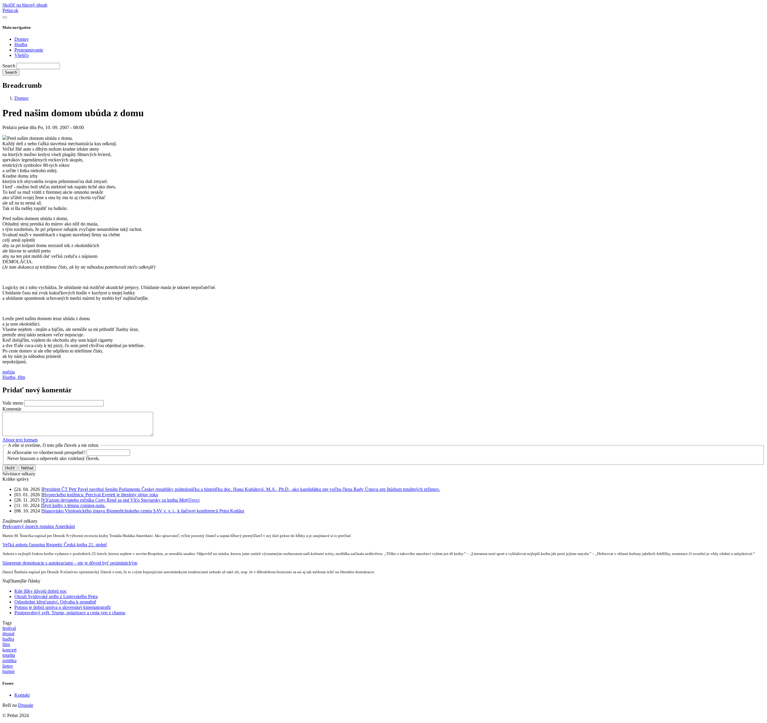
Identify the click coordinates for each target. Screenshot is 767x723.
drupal (8, 633)
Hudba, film (13, 377)
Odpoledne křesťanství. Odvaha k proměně (55, 601)
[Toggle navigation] (4, 17)
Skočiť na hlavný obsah (24, 4)
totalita (8, 655)
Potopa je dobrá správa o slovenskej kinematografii (62, 607)
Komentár (11, 409)
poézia (8, 371)
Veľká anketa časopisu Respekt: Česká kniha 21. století (54, 544)
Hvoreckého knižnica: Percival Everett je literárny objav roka (100, 494)
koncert (9, 649)
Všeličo (21, 55)
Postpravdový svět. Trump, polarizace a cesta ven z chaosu (69, 612)
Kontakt (22, 695)
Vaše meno (12, 403)
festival (9, 628)
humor (8, 671)
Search (8, 65)
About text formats (20, 439)
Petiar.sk (10, 10)
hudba (8, 639)
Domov (21, 39)
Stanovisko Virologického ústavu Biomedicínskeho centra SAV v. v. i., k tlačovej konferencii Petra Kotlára (143, 510)
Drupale (25, 705)
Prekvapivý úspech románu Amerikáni (38, 526)
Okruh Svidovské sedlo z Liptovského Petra (56, 596)
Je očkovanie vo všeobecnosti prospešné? (46, 452)
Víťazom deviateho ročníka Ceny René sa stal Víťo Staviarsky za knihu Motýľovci (121, 500)
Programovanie (28, 49)
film (6, 644)
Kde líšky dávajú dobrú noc (40, 591)
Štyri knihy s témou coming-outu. (73, 505)
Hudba (20, 44)
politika (9, 660)
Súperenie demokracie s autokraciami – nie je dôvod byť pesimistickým (69, 562)
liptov (7, 665)
